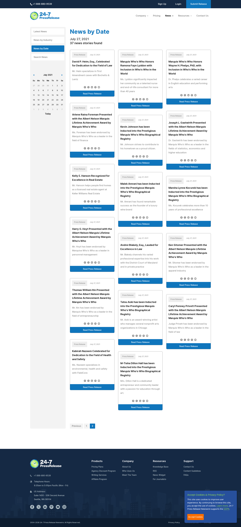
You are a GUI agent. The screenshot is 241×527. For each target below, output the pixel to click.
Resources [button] (184, 16)
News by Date (41, 49)
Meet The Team (129, 475)
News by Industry (43, 40)
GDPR (226, 508)
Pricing (156, 16)
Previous (76, 426)
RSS (155, 471)
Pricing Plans (97, 467)
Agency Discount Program (103, 471)
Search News (41, 57)
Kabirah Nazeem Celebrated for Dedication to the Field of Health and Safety (91, 355)
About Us (126, 467)
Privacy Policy (174, 522)
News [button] (168, 16)
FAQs (186, 475)
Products (97, 461)
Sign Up (162, 4)
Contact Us (202, 16)
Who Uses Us (128, 471)
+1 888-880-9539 (42, 4)
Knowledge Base (160, 467)
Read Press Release (92, 94)
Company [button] (141, 16)
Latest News (40, 31)
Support (188, 461)
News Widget (159, 475)
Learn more (222, 505)
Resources (159, 461)
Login (178, 4)
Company (128, 461)
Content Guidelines (192, 471)
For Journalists (159, 479)
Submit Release (198, 4)
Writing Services (99, 475)
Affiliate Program (99, 479)
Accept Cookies (195, 517)
